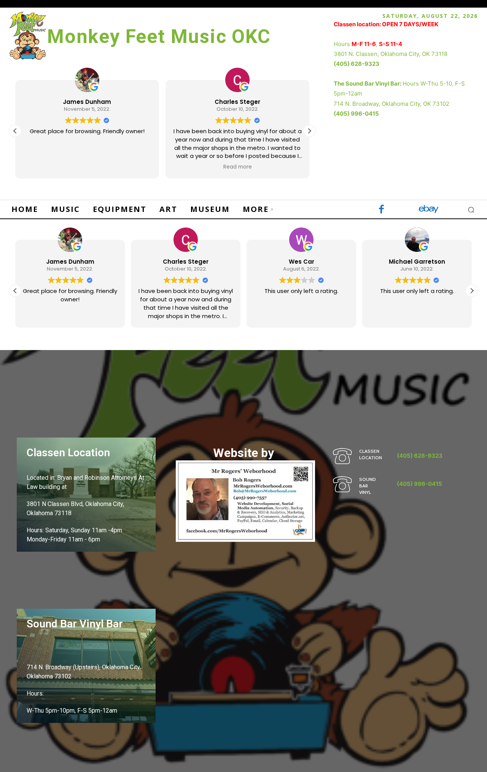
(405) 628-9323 (356, 63)
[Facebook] (381, 210)
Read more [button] (237, 167)
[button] (309, 131)
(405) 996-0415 (356, 113)
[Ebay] (429, 210)
